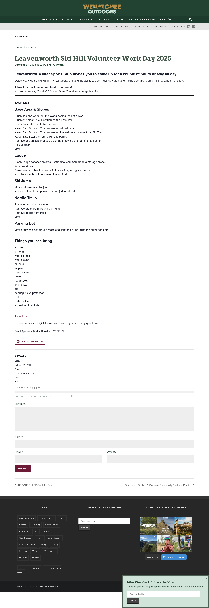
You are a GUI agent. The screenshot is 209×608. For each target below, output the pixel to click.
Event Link (21, 316)
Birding (22, 525)
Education (24, 531)
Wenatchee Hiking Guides (29, 568)
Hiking (40, 538)
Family (46, 531)
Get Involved (109, 19)
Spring (55, 545)
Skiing (43, 545)
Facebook (193, 26)
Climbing (35, 525)
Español (167, 19)
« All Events (21, 36)
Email (19, 452)
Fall (36, 531)
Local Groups (177, 26)
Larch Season (54, 538)
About (114, 26)
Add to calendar (30, 341)
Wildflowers (50, 551)
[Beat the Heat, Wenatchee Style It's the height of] (148, 526)
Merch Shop (141, 26)
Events (83, 19)
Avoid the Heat (46, 518)
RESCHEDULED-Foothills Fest (35, 485)
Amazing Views (26, 518)
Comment (21, 403)
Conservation (51, 525)
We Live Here (101, 26)
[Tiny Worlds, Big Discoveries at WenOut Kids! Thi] (183, 543)
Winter (35, 558)
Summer (23, 551)
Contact (126, 26)
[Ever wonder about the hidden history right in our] (148, 543)
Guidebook (45, 19)
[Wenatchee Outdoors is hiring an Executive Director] (165, 526)
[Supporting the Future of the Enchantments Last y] (183, 526)
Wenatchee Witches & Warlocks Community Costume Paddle (158, 485)
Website (112, 452)
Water (35, 551)
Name (19, 437)
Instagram (188, 26)
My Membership (141, 19)
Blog (66, 19)
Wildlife (23, 558)
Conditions (157, 26)
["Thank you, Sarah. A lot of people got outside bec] (165, 543)
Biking (62, 518)
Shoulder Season (27, 545)
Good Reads (25, 538)
